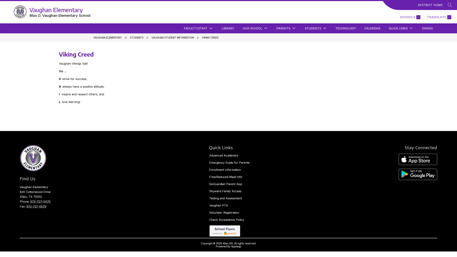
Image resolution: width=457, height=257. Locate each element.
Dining (427, 28)
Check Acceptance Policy (226, 219)
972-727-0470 (40, 201)
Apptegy (236, 246)
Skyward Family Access (225, 191)
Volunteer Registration (224, 212)
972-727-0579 (36, 206)
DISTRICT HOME (430, 5)
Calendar (372, 28)
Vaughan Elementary (107, 37)
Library (228, 28)
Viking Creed (210, 37)
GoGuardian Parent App (225, 184)
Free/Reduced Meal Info (225, 177)
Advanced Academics (223, 155)
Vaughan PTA (218, 205)
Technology (345, 28)
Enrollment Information (225, 170)
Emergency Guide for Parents (229, 162)
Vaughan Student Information (173, 37)
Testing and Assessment (225, 198)
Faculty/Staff (195, 28)
